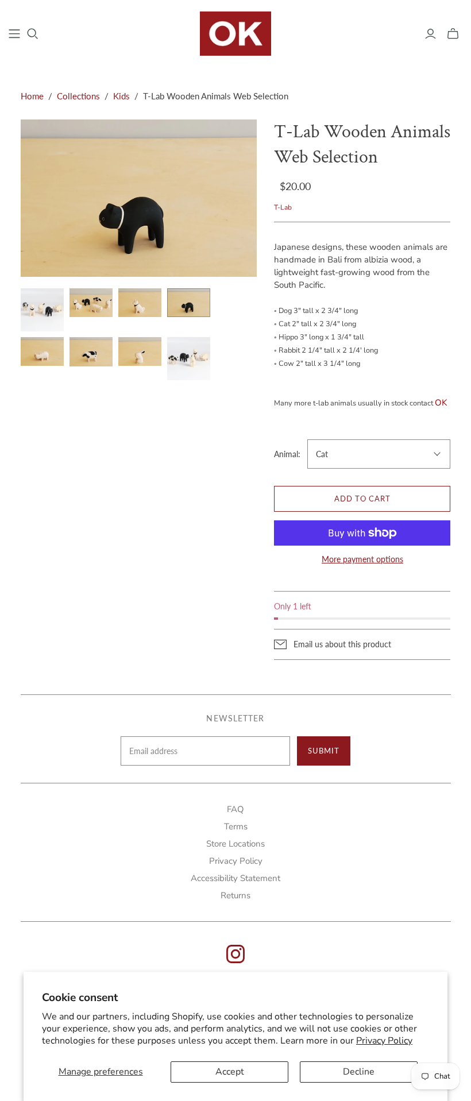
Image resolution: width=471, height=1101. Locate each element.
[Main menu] (14, 34)
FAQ (235, 809)
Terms (236, 826)
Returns (235, 895)
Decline (359, 1071)
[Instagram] (235, 960)
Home (32, 96)
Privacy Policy (384, 1040)
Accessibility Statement (235, 878)
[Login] (430, 34)
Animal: (287, 454)
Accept (229, 1071)
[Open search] (32, 34)
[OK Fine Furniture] (236, 33)
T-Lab (283, 207)
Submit (323, 750)
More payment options (362, 559)
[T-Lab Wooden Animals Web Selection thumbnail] (188, 358)
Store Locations (235, 843)
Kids (121, 96)
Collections (78, 96)
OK (441, 402)
